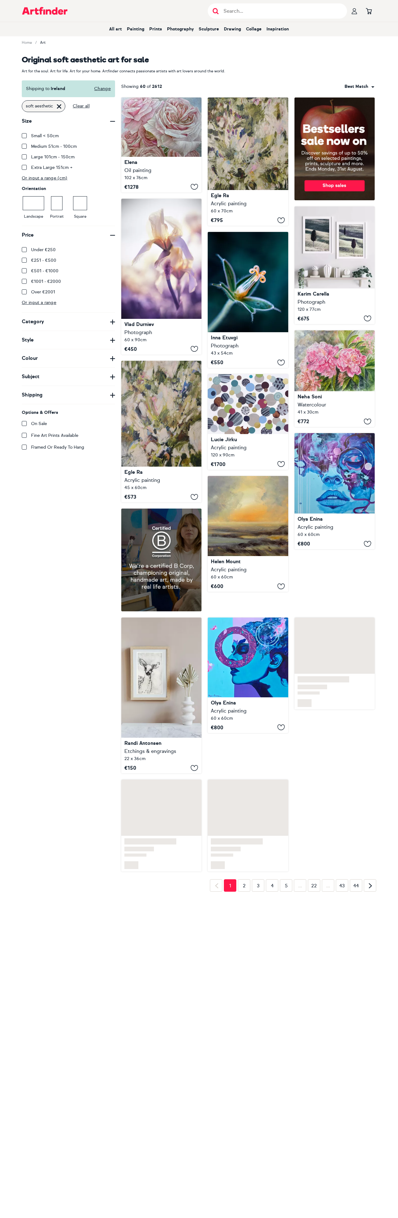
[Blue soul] (334, 491)
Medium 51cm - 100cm (54, 146)
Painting (135, 29)
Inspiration (277, 29)
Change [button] (102, 88)
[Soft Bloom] (161, 144)
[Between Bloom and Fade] (334, 378)
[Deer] (161, 695)
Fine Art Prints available (54, 435)
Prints (155, 29)
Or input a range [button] (39, 302)
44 (356, 886)
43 (342, 886)
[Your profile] (354, 11)
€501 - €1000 (44, 271)
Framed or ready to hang (57, 447)
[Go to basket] (369, 11)
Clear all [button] (81, 106)
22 (314, 886)
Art (43, 42)
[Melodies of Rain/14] (248, 534)
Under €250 (43, 249)
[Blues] (248, 300)
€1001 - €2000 (46, 281)
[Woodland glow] (161, 432)
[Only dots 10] (248, 421)
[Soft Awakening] (161, 277)
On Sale (39, 423)
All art (115, 29)
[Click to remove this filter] (59, 106)
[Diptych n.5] (334, 265)
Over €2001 (43, 292)
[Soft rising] (248, 161)
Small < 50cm (45, 135)
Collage (253, 29)
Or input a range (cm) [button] (44, 178)
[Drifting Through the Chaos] (248, 675)
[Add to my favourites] (194, 187)
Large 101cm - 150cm (53, 157)
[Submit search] (216, 11)
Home (27, 42)
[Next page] (370, 885)
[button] (359, 86)
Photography (180, 29)
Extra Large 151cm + (52, 167)
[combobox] (359, 86)
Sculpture (209, 29)
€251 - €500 (43, 260)
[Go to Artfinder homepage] (45, 11)
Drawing (232, 29)
